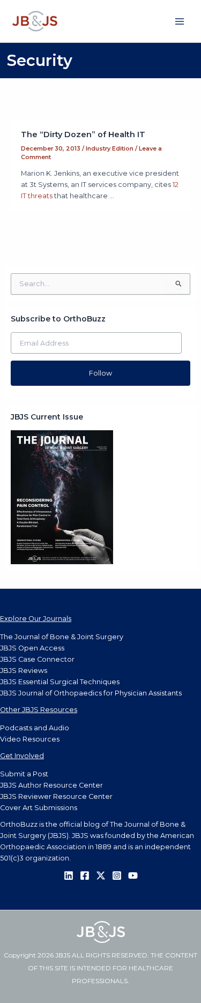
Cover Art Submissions (38, 808)
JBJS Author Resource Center (51, 785)
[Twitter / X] (101, 875)
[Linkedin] (68, 875)
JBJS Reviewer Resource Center (56, 796)
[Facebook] (85, 875)
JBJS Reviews (23, 671)
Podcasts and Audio (34, 728)
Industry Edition (109, 148)
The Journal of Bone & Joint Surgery (61, 637)
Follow (100, 373)
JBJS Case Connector (37, 659)
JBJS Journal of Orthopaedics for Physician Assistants (91, 693)
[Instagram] (117, 875)
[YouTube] (133, 875)
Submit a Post (24, 774)
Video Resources (29, 739)
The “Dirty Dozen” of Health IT (83, 134)
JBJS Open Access (32, 648)
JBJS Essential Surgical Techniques (60, 682)
